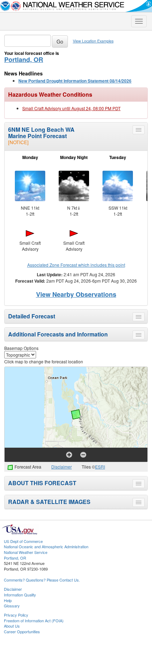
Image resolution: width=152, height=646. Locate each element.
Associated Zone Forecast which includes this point (76, 265)
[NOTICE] (18, 142)
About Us (12, 626)
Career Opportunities (22, 631)
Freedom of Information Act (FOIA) (34, 620)
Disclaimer (61, 467)
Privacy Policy (16, 615)
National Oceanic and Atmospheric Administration (46, 546)
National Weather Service (25, 552)
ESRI (100, 467)
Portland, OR (23, 59)
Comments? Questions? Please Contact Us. (42, 580)
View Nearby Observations (76, 294)
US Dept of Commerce (23, 541)
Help (8, 600)
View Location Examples (93, 41)
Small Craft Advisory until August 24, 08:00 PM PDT (71, 108)
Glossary (12, 605)
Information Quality (20, 594)
